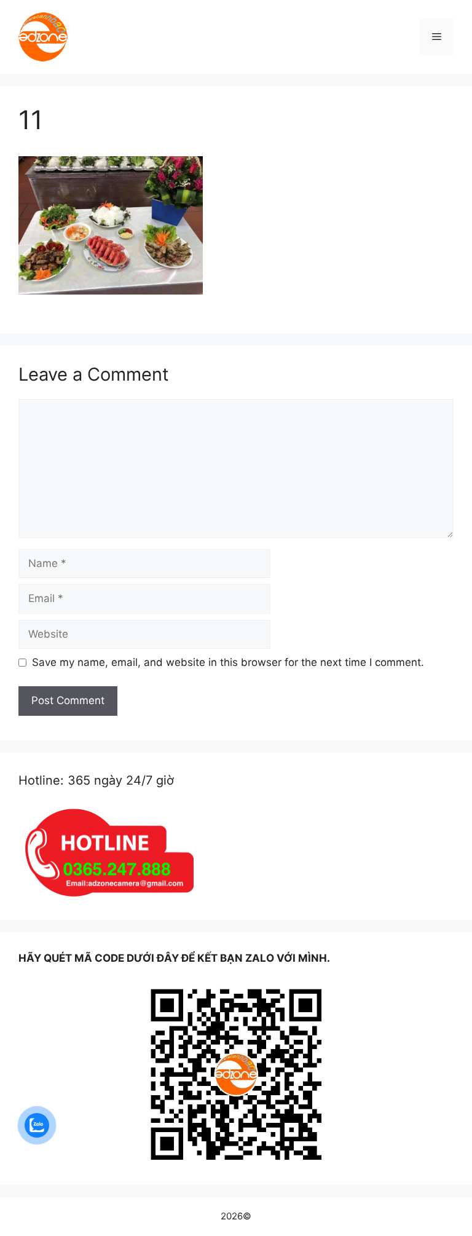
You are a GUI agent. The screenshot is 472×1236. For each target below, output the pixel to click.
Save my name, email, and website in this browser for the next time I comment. (228, 662)
